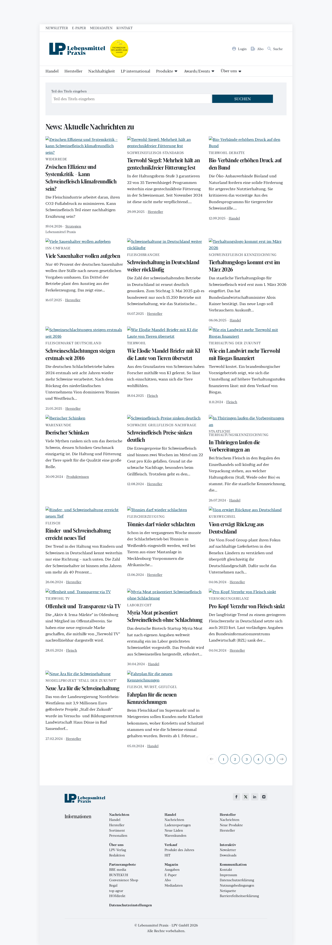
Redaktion (117, 855)
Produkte (164, 71)
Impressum (228, 875)
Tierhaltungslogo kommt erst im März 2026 (244, 263)
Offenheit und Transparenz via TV (83, 603)
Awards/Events (197, 71)
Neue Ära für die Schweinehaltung (82, 685)
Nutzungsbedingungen (237, 885)
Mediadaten (101, 27)
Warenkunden (175, 835)
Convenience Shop (123, 880)
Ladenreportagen (178, 825)
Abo (168, 880)
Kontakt (124, 27)
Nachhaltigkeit (101, 71)
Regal (113, 885)
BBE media (117, 869)
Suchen (242, 98)
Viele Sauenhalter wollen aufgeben (82, 253)
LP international (135, 71)
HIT (167, 855)
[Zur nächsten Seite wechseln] (282, 759)
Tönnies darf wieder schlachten (161, 521)
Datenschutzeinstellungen (130, 905)
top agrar (116, 890)
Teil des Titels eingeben (69, 91)
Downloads (228, 855)
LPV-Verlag (117, 850)
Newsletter (56, 27)
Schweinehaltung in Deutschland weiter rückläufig (163, 263)
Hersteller (73, 71)
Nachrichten (174, 819)
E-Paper (79, 27)
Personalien (118, 835)
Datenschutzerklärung (237, 880)
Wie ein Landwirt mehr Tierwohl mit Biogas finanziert (244, 351)
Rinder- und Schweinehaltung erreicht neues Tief (78, 531)
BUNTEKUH (118, 875)
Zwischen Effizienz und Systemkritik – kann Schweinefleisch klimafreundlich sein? (80, 174)
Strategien (73, 226)
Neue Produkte (231, 825)
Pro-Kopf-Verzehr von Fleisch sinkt (247, 603)
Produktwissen (77, 476)
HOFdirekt (117, 896)
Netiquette (228, 890)
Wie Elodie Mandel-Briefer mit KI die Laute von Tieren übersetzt (163, 351)
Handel (52, 71)
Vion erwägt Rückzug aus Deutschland (236, 525)
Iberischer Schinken (67, 429)
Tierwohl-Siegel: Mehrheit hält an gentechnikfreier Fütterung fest (163, 161)
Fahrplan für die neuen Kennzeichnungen (152, 695)
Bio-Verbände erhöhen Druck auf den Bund (245, 161)
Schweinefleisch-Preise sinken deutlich (162, 433)
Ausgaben (172, 869)
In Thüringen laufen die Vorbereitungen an (239, 441)
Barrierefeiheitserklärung (239, 896)
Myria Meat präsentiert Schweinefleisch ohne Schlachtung (164, 613)
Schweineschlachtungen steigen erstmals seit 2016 (80, 351)
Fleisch (152, 395)
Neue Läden (174, 830)
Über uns (229, 70)
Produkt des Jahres (179, 850)
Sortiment (117, 830)
